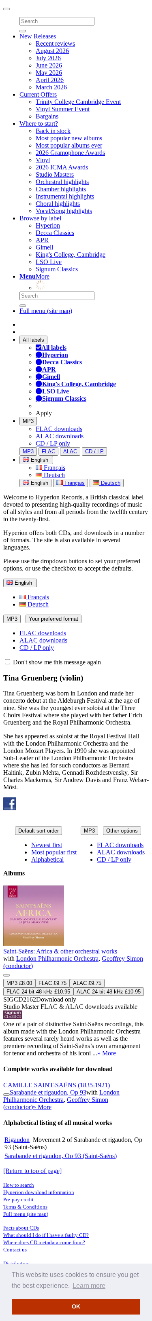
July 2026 (48, 58)
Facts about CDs (21, 1228)
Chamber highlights (61, 189)
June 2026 (49, 65)
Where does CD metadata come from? (44, 1242)
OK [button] (76, 1306)
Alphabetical (47, 859)
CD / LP (94, 451)
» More (106, 1053)
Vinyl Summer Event (63, 109)
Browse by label (40, 218)
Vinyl (43, 159)
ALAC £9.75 (87, 983)
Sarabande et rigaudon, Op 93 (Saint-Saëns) (60, 1155)
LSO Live (49, 261)
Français (53, 467)
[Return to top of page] (32, 1170)
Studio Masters (55, 174)
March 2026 (51, 87)
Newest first (46, 844)
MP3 (28, 421)
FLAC (48, 451)
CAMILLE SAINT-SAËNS (56, 1085)
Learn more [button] (89, 1285)
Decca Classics (55, 232)
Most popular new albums (69, 138)
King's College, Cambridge (70, 254)
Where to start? (38, 123)
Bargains (47, 116)
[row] (76, 971)
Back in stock (53, 130)
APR (42, 240)
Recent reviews (55, 43)
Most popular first (54, 852)
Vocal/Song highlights (64, 210)
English (38, 483)
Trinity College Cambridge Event (78, 101)
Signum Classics (57, 269)
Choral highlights (58, 203)
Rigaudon (17, 1139)
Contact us (15, 1250)
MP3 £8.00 (19, 983)
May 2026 (49, 72)
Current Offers (38, 94)
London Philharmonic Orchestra (57, 958)
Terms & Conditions (25, 1207)
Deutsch (53, 474)
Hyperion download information (38, 1192)
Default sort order (38, 831)
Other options (122, 831)
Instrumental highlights (65, 196)
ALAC (70, 451)
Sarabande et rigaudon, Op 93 (48, 1092)
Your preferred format (53, 619)
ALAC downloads (59, 436)
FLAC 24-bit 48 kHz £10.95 (38, 992)
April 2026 (50, 79)
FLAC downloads (59, 428)
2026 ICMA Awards (62, 167)
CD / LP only (53, 443)
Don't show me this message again (56, 662)
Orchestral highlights (62, 181)
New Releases (37, 36)
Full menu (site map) (45, 310)
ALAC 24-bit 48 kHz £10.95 (109, 992)
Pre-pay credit (18, 1199)
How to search (18, 1185)
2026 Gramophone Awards (70, 152)
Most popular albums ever (69, 145)
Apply (44, 413)
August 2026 (52, 50)
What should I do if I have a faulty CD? (46, 1235)
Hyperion (48, 225)
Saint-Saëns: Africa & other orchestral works (60, 951)
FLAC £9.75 (52, 983)
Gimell (44, 247)
